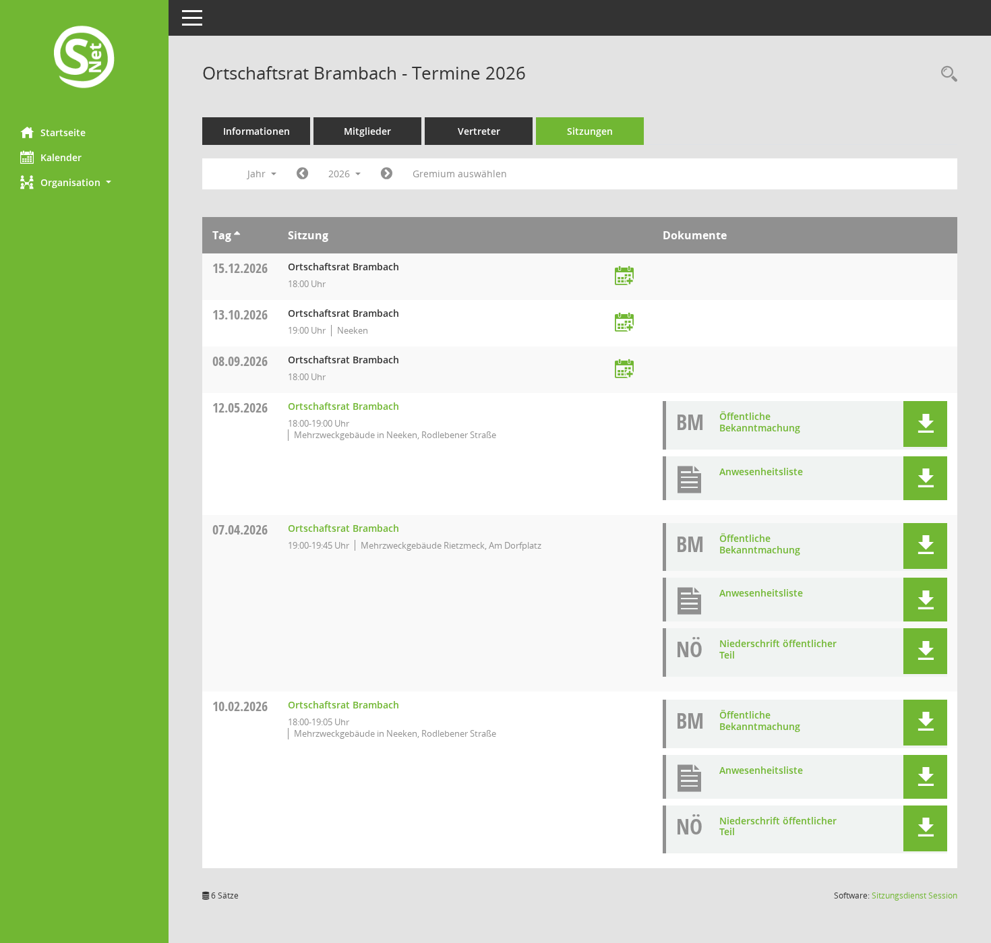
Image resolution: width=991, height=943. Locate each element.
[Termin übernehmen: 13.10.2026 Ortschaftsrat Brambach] (624, 323)
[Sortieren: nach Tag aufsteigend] (237, 235)
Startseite (63, 132)
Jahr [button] (257, 173)
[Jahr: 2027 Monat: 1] (386, 174)
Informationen (256, 131)
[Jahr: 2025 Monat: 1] (302, 174)
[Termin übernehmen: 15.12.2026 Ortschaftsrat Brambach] (624, 277)
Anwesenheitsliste (761, 471)
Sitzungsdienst (914, 895)
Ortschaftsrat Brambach (343, 406)
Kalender (61, 157)
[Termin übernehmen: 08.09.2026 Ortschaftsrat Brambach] (624, 370)
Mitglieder (367, 131)
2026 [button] (340, 173)
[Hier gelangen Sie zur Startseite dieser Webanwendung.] (84, 58)
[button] (84, 182)
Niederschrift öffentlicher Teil (778, 649)
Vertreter (479, 131)
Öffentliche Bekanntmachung (759, 422)
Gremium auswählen (460, 173)
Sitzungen (590, 131)
